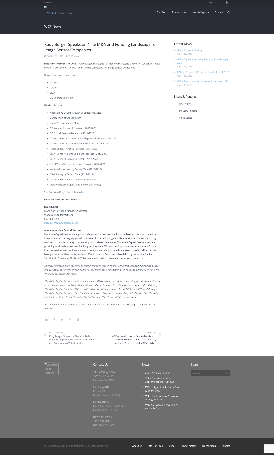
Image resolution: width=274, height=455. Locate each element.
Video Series (185, 117)
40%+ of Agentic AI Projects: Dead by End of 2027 (203, 72)
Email (49, 2)
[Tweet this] (62, 320)
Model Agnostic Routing (189, 50)
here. (84, 192)
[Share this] (54, 320)
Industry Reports (188, 110)
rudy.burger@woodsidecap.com (61, 222)
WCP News (73, 56)
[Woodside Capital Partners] (60, 12)
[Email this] (47, 320)
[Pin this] (77, 320)
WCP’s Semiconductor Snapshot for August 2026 (202, 81)
